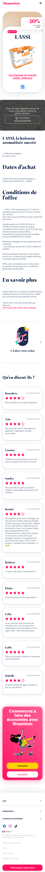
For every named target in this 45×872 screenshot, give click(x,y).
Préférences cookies (10, 858)
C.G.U (4, 848)
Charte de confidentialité (11, 843)
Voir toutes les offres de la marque (19, 307)
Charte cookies (8, 853)
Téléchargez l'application (22, 867)
